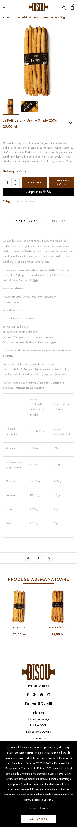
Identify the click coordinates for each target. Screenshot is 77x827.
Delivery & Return (15, 171)
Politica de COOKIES (38, 732)
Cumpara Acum (61, 182)
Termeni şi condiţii (38, 719)
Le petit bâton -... (19, 627)
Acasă (7, 17)
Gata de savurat (26, 201)
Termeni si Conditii (38, 808)
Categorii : (9, 201)
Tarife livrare (38, 738)
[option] (38, 60)
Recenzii (59, 221)
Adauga (34, 182)
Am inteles (38, 819)
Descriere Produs (26, 221)
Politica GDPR (38, 725)
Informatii (38, 713)
